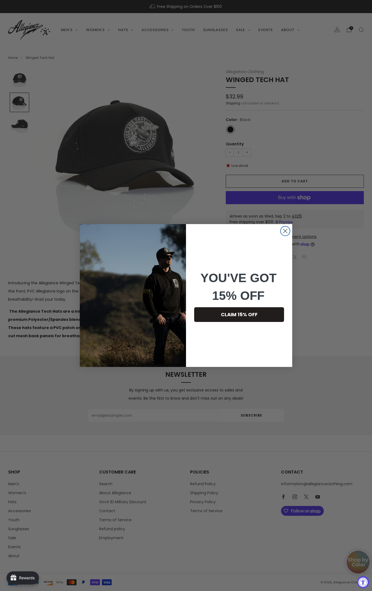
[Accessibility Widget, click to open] (363, 582)
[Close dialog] (285, 231)
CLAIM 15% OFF (239, 314)
